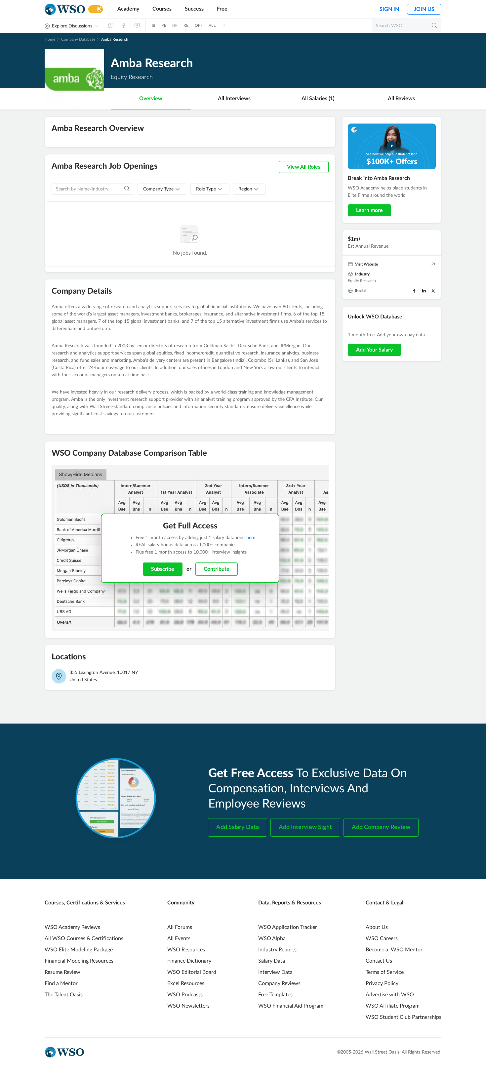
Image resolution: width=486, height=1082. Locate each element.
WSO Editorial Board (191, 972)
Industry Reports (277, 949)
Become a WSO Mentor (394, 949)
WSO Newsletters (188, 1006)
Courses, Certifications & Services (85, 902)
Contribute (216, 569)
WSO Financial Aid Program (290, 1006)
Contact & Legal (384, 902)
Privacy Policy (382, 983)
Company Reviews (279, 983)
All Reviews (401, 98)
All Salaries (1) (318, 98)
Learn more (369, 210)
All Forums (179, 927)
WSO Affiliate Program (393, 1006)
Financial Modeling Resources (79, 961)
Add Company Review (381, 827)
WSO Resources (186, 949)
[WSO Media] (137, 25)
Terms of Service (385, 972)
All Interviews (234, 98)
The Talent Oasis (64, 994)
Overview (150, 98)
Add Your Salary (374, 350)
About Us (377, 927)
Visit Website (366, 264)
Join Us (424, 9)
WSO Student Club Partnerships (403, 1017)
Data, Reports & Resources (289, 902)
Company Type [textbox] (158, 189)
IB (153, 25)
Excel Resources (185, 983)
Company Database (78, 39)
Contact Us (379, 961)
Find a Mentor (61, 983)
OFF (199, 25)
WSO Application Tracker (287, 927)
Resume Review (62, 972)
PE (163, 25)
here (250, 537)
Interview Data (275, 972)
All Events (178, 938)
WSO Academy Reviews (72, 927)
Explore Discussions (72, 26)
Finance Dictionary (189, 961)
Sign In (389, 9)
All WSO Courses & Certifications (84, 938)
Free (222, 9)
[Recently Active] (111, 25)
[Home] (65, 9)
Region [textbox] (245, 189)
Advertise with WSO (390, 994)
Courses (162, 9)
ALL (212, 25)
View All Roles (303, 167)
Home (50, 39)
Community (180, 902)
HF (175, 25)
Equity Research (362, 281)
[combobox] (162, 189)
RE (185, 25)
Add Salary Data (237, 827)
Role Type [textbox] (206, 189)
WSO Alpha (272, 938)
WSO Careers (382, 938)
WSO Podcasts (185, 994)
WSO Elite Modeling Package (79, 949)
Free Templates (275, 994)
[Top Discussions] (124, 25)
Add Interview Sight (305, 827)
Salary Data (271, 961)
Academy (128, 9)
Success (194, 9)
